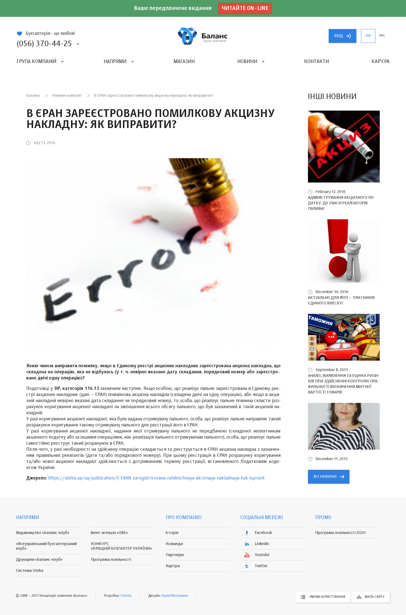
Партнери (175, 555)
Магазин (184, 61)
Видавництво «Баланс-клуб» (42, 533)
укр (368, 36)
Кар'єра (380, 61)
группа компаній (203, 36)
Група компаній (36, 61)
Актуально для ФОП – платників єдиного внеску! (341, 300)
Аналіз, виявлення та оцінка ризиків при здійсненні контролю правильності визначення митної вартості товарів (343, 384)
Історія (172, 533)
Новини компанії (66, 96)
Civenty (125, 596)
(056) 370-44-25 (44, 44)
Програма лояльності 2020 (340, 533)
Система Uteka (29, 571)
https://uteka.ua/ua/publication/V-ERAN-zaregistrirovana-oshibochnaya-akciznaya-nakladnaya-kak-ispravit (156, 478)
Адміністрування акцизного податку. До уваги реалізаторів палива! (341, 203)
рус (382, 36)
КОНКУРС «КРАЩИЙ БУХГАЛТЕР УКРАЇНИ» (121, 546)
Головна (33, 96)
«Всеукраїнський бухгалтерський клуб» (46, 546)
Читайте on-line (245, 8)
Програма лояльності (111, 559)
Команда (174, 544)
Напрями (115, 61)
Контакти (316, 61)
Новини (247, 61)
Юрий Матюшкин (175, 596)
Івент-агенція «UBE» (109, 533)
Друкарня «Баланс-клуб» (39, 559)
